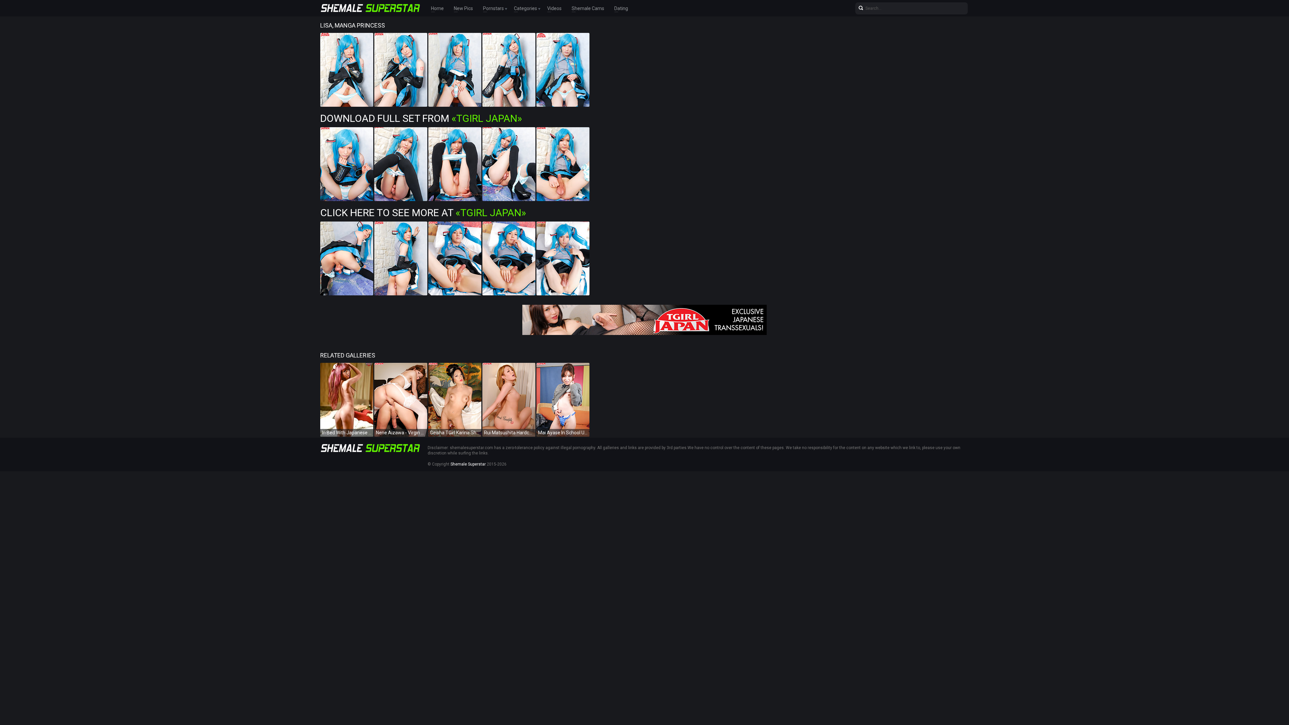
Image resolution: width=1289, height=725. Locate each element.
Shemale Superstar (468, 464)
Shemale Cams (588, 8)
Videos (554, 8)
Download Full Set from (421, 118)
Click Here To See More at (423, 213)
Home (437, 8)
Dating (621, 8)
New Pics (463, 8)
